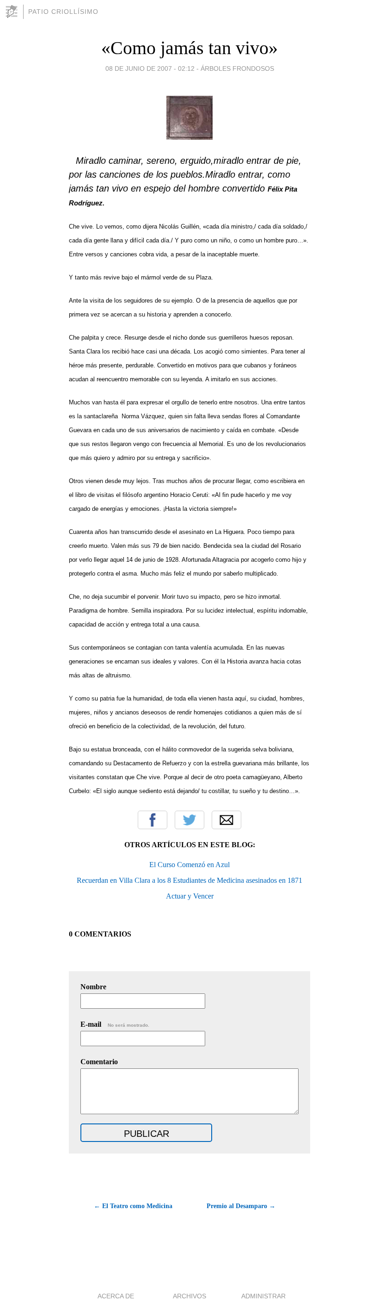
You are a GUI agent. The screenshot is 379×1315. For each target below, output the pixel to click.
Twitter (189, 820)
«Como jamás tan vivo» (189, 47)
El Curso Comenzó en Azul (189, 864)
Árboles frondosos (237, 68)
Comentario (99, 1062)
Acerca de (116, 1296)
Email (226, 820)
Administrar (263, 1296)
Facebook (152, 820)
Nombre (93, 987)
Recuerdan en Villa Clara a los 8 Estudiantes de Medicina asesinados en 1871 (189, 880)
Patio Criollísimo (63, 11)
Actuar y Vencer (190, 896)
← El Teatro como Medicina (133, 1206)
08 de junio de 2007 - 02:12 (150, 68)
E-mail (114, 1024)
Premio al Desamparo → (241, 1206)
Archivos (189, 1296)
